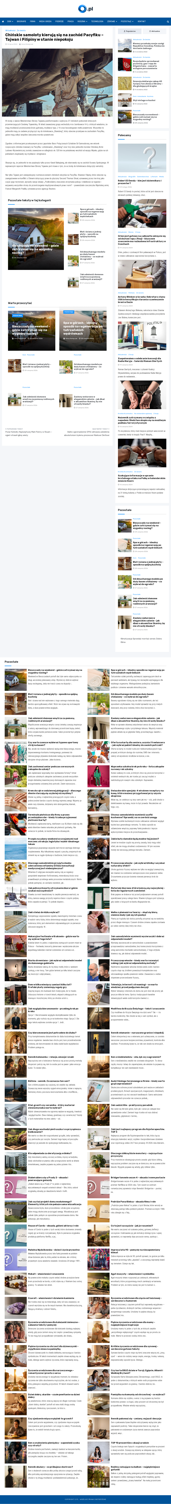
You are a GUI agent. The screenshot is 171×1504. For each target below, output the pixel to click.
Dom (9, 21)
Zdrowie (111, 21)
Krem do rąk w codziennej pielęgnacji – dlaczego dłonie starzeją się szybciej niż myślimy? (54, 792)
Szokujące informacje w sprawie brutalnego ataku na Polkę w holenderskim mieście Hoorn (141, 478)
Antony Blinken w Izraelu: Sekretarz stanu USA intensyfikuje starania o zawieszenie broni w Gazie (141, 299)
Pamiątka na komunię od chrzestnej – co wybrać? (138, 1394)
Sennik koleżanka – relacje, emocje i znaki (51, 1057)
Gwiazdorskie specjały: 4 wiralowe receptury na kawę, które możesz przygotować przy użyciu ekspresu (137, 793)
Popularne (131, 31)
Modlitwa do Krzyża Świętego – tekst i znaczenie (138, 1008)
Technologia (97, 21)
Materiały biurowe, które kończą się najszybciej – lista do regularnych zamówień (138, 889)
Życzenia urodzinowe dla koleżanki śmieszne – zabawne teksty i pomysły (53, 1323)
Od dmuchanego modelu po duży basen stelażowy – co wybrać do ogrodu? (92, 255)
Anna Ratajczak (27, 44)
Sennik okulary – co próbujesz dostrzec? (50, 1467)
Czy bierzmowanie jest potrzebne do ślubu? (52, 1033)
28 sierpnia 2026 (88, 220)
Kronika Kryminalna (125, 413)
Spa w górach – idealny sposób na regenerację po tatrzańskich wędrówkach (92, 213)
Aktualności (10, 30)
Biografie (21, 21)
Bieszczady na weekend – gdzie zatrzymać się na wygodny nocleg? (35, 249)
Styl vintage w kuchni (144, 100)
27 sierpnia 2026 (88, 263)
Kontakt (142, 21)
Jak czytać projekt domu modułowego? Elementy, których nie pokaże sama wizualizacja (54, 1203)
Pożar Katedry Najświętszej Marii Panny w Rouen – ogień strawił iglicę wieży (28, 434)
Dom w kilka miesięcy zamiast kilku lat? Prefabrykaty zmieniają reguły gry (49, 986)
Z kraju (137, 232)
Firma (32, 21)
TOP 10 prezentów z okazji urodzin (130, 1443)
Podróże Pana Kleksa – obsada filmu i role (133, 1201)
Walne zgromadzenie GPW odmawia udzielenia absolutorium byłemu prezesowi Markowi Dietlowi (86, 434)
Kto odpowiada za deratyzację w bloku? (50, 1153)
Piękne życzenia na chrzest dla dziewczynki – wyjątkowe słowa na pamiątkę (53, 1347)
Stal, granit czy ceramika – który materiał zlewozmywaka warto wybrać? (51, 1106)
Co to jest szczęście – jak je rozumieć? (132, 1225)
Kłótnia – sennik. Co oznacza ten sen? (49, 1081)
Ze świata (21, 30)
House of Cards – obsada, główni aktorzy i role (53, 1225)
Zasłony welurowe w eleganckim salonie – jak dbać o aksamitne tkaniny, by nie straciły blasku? (89, 400)
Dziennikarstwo (143, 177)
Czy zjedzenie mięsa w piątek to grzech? (50, 1418)
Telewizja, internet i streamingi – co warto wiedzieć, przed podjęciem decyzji (134, 986)
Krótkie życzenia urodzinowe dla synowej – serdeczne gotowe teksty (134, 1347)
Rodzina (81, 21)
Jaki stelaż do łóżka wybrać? (43, 912)
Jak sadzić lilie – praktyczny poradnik (132, 1105)
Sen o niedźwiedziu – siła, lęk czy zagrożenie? (136, 1057)
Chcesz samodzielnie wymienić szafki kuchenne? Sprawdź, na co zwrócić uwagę (134, 816)
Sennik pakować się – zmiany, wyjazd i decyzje (136, 1418)
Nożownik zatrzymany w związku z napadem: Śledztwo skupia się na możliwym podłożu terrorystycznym (142, 420)
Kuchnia (150, 96)
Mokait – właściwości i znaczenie (46, 1274)
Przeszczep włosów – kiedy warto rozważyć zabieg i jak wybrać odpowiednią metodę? (135, 961)
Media (161, 177)
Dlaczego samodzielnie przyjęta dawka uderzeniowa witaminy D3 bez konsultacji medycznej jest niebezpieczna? (51, 866)
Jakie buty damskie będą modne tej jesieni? (135, 839)
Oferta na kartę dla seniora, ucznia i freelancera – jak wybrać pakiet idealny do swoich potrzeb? (138, 743)
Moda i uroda (45, 21)
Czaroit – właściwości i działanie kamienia (51, 1298)
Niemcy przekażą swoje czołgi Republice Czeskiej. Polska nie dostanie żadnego (149, 46)
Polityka (132, 293)
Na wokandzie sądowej (143, 413)
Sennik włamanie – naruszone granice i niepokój (137, 1033)
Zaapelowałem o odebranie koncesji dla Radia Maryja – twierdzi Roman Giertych (140, 359)
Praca (71, 21)
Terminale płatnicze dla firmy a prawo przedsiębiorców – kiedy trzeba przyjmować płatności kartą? (52, 817)
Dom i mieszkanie (139, 96)
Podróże (59, 21)
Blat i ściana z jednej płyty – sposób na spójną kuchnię (90, 234)
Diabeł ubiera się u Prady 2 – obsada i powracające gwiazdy (48, 1179)
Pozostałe (126, 21)
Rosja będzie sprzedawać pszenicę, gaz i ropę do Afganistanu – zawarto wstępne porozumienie (146, 65)
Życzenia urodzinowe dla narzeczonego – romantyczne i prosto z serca (51, 1371)
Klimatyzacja (126, 639)
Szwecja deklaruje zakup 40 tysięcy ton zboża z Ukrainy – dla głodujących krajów (148, 83)
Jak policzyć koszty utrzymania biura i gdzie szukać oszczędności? (53, 889)
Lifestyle (154, 177)
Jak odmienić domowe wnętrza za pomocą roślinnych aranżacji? (91, 276)
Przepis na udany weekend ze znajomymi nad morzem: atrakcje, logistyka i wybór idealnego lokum (53, 841)
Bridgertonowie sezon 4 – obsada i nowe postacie (138, 1177)
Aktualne (155, 31)
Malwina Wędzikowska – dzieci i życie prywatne (54, 1250)
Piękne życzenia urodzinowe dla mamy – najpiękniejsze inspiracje (133, 1323)
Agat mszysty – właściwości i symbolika (132, 1274)
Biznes (131, 232)
